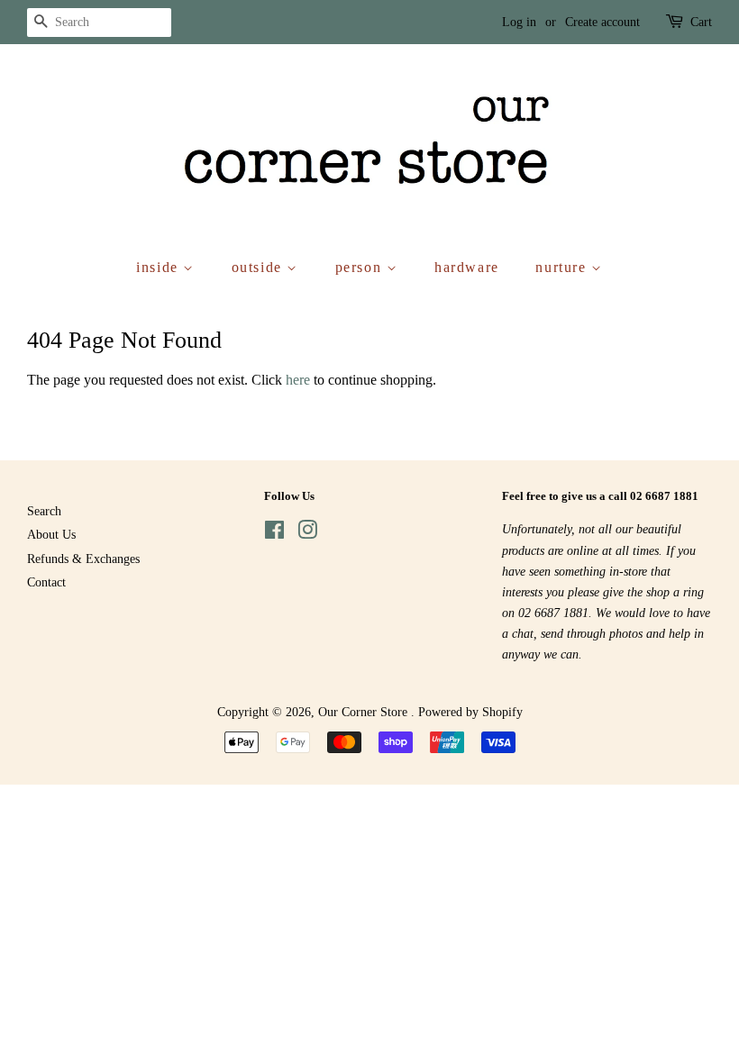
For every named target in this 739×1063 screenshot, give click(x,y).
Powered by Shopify (470, 712)
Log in (519, 22)
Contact (46, 582)
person (361, 267)
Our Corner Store (364, 712)
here (298, 379)
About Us (51, 534)
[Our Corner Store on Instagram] (307, 534)
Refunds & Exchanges (83, 559)
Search (44, 511)
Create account (602, 22)
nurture (563, 267)
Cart (701, 22)
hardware (466, 267)
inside (159, 267)
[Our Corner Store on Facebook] (274, 534)
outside (259, 267)
